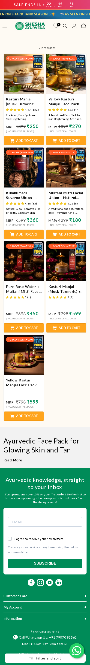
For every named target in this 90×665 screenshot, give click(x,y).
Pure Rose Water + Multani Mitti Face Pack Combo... (22, 289)
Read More (12, 460)
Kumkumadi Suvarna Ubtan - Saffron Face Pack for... (22, 195)
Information (12, 618)
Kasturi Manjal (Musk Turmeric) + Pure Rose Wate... (64, 289)
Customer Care (15, 596)
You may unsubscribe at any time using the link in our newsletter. (43, 550)
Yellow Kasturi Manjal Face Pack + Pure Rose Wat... (23, 382)
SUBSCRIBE (45, 563)
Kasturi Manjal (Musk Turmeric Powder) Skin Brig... (23, 101)
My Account (12, 607)
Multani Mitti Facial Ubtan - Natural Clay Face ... (65, 195)
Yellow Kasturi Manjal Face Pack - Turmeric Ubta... (65, 101)
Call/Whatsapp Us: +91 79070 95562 (48, 637)
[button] (4, 26)
